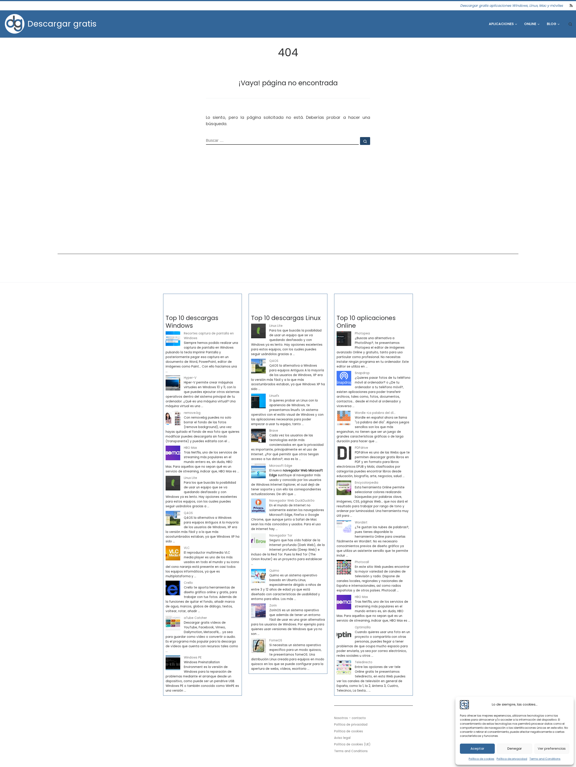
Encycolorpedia (366, 483)
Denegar (514, 748)
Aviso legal (342, 738)
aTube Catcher (195, 618)
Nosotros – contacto (350, 718)
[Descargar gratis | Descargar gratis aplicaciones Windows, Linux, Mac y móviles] (14, 23)
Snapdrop (362, 373)
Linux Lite (190, 478)
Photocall (362, 562)
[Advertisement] (193, 211)
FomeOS (275, 640)
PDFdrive (361, 448)
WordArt (361, 522)
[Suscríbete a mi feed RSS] (571, 5)
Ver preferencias (552, 748)
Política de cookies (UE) (352, 744)
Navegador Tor (280, 535)
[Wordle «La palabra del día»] (344, 418)
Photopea (362, 333)
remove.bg (192, 413)
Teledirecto (363, 662)
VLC (187, 548)
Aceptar (477, 748)
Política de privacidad (512, 759)
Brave (273, 431)
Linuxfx (274, 396)
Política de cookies (481, 759)
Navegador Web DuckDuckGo (292, 501)
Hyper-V (190, 378)
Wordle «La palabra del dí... (375, 413)
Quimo (274, 570)
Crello (188, 583)
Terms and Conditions (544, 759)
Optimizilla (363, 627)
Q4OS (188, 513)
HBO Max (190, 448)
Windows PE (193, 657)
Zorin (273, 605)
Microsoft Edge (280, 466)
